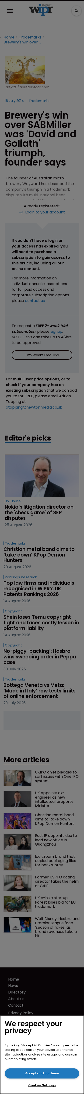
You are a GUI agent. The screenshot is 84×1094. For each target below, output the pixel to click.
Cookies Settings (42, 1085)
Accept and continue (42, 1073)
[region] (42, 1055)
